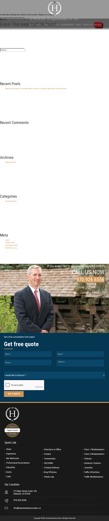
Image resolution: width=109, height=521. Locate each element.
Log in (7, 240)
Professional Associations (18, 462)
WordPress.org (11, 248)
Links (8, 476)
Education (10, 467)
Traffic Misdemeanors (93, 476)
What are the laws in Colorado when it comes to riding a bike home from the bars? (36, 88)
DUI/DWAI (48, 463)
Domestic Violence (92, 463)
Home (8, 449)
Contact (47, 454)
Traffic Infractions (92, 472)
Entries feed (9, 243)
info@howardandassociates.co (27, 508)
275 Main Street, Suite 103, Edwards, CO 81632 (25, 492)
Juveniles (88, 467)
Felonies (88, 458)
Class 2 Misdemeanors (94, 454)
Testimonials (49, 458)
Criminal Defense (51, 467)
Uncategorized (10, 201)
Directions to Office (52, 449)
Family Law (49, 476)
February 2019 (10, 162)
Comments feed (11, 245)
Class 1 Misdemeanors (94, 449)
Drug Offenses (50, 472)
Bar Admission (12, 458)
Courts (9, 472)
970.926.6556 (90, 280)
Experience (11, 453)
